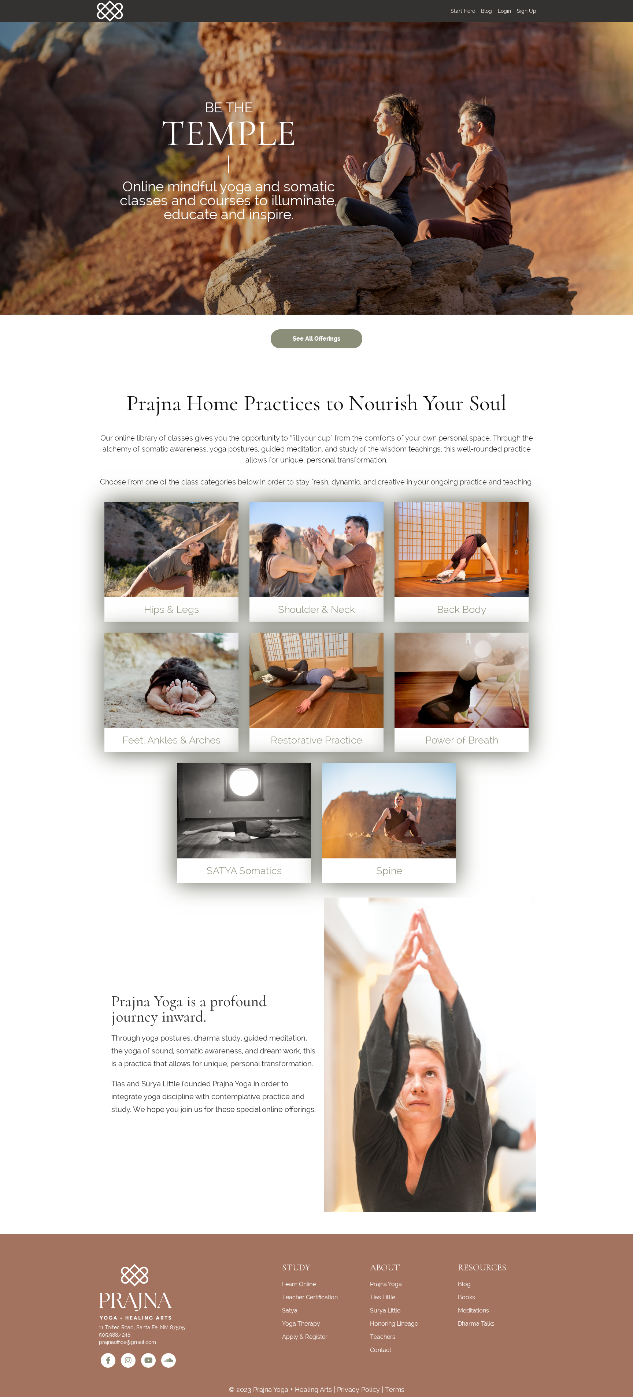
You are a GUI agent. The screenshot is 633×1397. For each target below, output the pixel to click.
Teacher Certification (310, 1297)
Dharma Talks (476, 1323)
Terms (394, 1389)
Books (466, 1297)
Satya (289, 1310)
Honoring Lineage (394, 1323)
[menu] (490, 11)
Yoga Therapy (301, 1323)
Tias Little (382, 1297)
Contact (380, 1350)
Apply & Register (304, 1336)
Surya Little (385, 1310)
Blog (486, 11)
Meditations (473, 1310)
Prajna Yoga (386, 1284)
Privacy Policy (358, 1389)
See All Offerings (316, 338)
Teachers (382, 1336)
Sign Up (526, 11)
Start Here (463, 11)
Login (504, 11)
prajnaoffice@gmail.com (127, 1342)
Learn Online (299, 1284)
